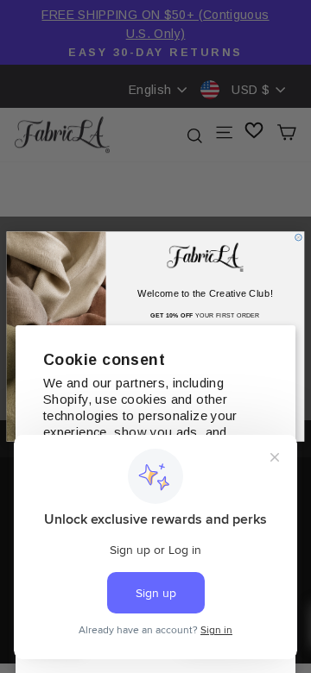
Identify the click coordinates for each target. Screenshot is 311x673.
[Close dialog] (298, 237)
